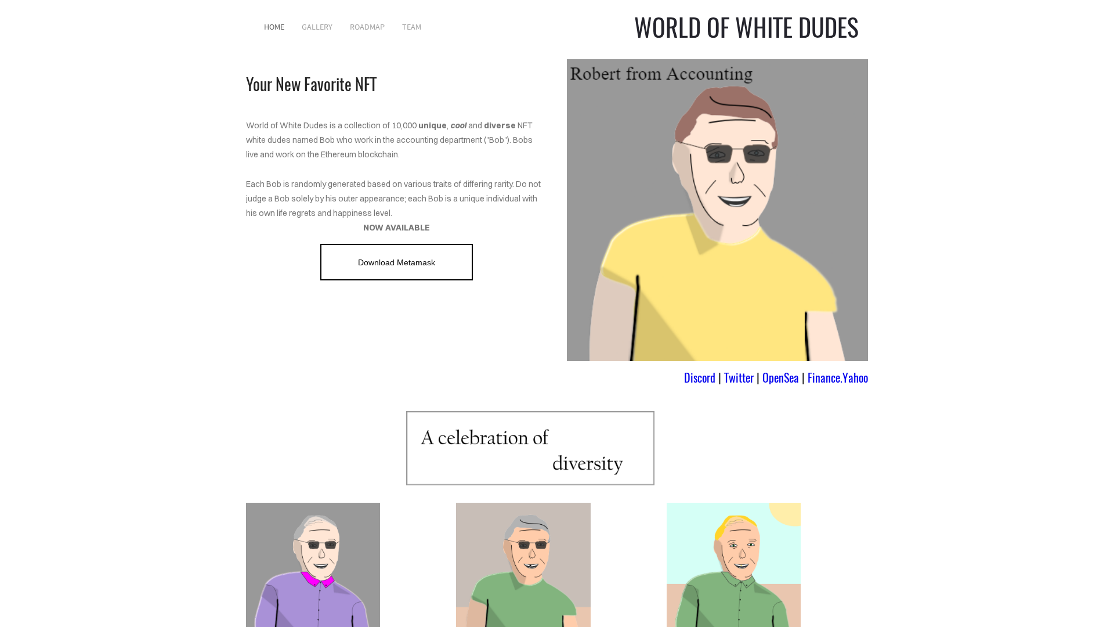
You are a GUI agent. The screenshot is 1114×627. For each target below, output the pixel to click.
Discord (699, 377)
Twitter (739, 377)
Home (274, 26)
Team (411, 26)
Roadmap (367, 26)
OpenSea (780, 377)
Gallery (317, 26)
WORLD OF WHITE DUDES (746, 27)
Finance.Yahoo (838, 377)
